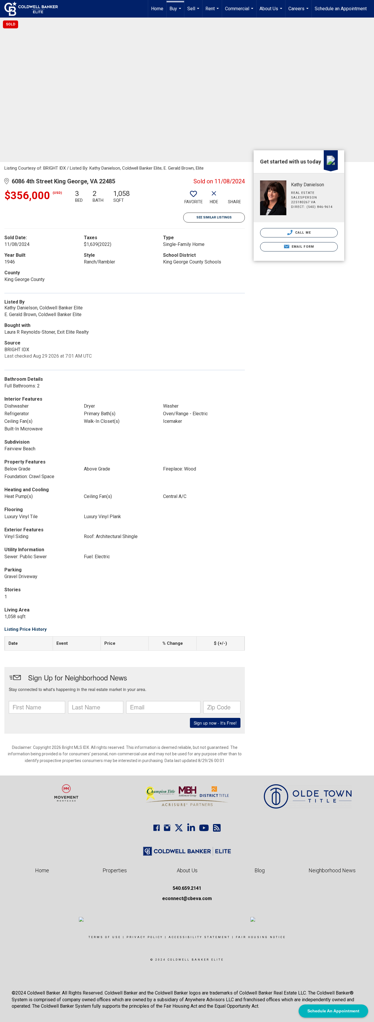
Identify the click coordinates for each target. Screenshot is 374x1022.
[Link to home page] (34, 9)
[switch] (193, 199)
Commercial (240, 12)
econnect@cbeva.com (187, 898)
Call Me (302, 233)
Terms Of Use (105, 937)
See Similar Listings (214, 217)
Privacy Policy (145, 937)
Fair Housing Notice (261, 937)
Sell (194, 12)
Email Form (302, 247)
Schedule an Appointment (341, 8)
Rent (212, 12)
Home (157, 8)
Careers (299, 12)
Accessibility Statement (199, 937)
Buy (176, 12)
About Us (271, 12)
